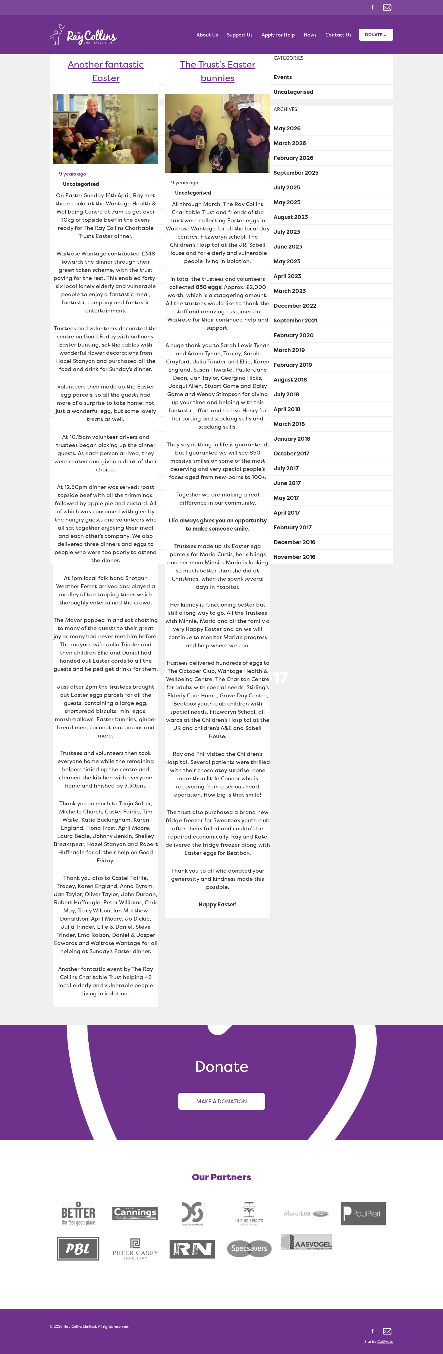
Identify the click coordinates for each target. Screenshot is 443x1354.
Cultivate (385, 1341)
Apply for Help (278, 34)
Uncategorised (81, 184)
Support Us (240, 34)
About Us (207, 34)
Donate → (376, 34)
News (310, 34)
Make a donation (221, 1101)
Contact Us (338, 34)
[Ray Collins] (83, 34)
